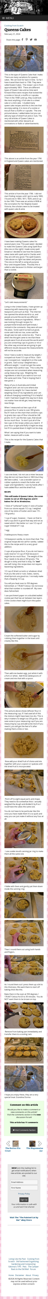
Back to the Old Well (20, 1269)
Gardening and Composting (23, 1264)
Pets (24, 1266)
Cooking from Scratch (13, 25)
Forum (33, 1269)
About (28, 1275)
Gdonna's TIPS (14, 1266)
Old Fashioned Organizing (27, 1261)
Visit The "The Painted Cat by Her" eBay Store (24, 1218)
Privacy (35, 1275)
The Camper (33, 1266)
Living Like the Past (17, 1259)
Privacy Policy (24, 1193)
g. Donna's (17, 5)
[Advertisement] (24, 1240)
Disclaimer (19, 1275)
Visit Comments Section (25, 1130)
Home (11, 1275)
